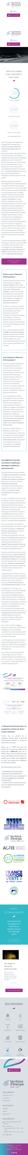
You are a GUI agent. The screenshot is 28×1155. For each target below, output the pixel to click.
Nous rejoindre (6, 1114)
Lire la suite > (14, 983)
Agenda (4, 1111)
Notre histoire (6, 1098)
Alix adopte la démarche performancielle (10, 966)
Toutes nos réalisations (14, 990)
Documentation (6, 1100)
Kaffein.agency (19, 1149)
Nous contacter (14, 940)
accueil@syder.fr (8, 1134)
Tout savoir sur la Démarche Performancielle (14, 261)
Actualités (5, 1108)
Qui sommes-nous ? (8, 1095)
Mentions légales (14, 1147)
